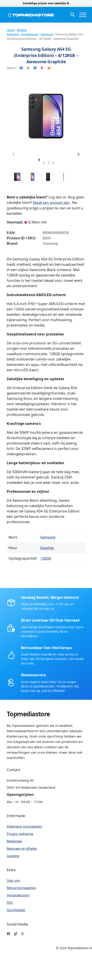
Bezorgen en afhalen (22, 848)
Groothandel (16, 910)
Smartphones (29, 34)
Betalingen (14, 841)
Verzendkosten (18, 895)
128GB (45, 558)
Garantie (13, 856)
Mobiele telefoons (17, 32)
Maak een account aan (51, 202)
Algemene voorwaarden (24, 826)
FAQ (10, 902)
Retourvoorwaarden (21, 887)
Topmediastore (28, 714)
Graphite (47, 548)
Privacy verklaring (20, 833)
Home (10, 30)
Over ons (13, 880)
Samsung (47, 34)
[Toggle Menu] (82, 15)
